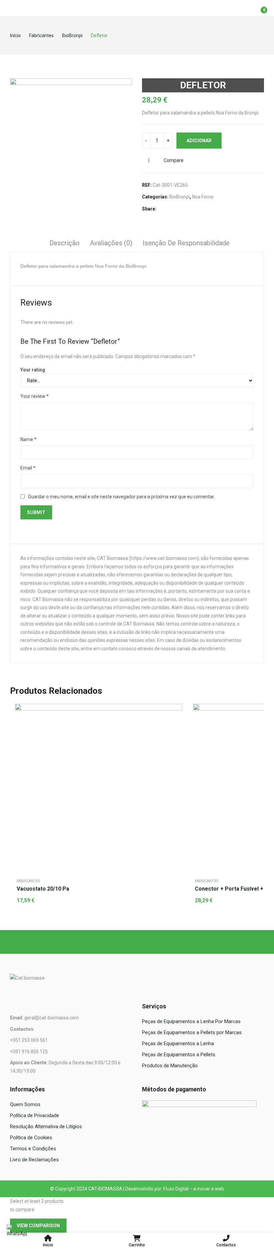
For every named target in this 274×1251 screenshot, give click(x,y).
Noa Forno (203, 196)
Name (28, 439)
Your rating (32, 369)
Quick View (175, 710)
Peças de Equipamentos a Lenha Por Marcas (191, 1021)
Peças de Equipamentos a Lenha (178, 1043)
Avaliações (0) (111, 243)
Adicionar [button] (175, 727)
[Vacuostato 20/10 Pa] (98, 787)
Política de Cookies (31, 1138)
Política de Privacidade (34, 1115)
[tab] (64, 244)
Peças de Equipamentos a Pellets (178, 1055)
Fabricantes (28, 881)
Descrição (64, 243)
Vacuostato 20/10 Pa (43, 889)
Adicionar (199, 140)
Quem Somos (25, 1104)
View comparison (38, 1225)
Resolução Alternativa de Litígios (46, 1126)
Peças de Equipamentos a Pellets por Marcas (192, 1032)
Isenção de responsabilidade (186, 243)
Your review (34, 396)
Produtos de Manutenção (170, 1066)
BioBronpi (179, 196)
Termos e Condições (33, 1149)
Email (27, 468)
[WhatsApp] (17, 1234)
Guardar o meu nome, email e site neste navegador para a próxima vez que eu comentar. (121, 496)
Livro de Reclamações (34, 1160)
